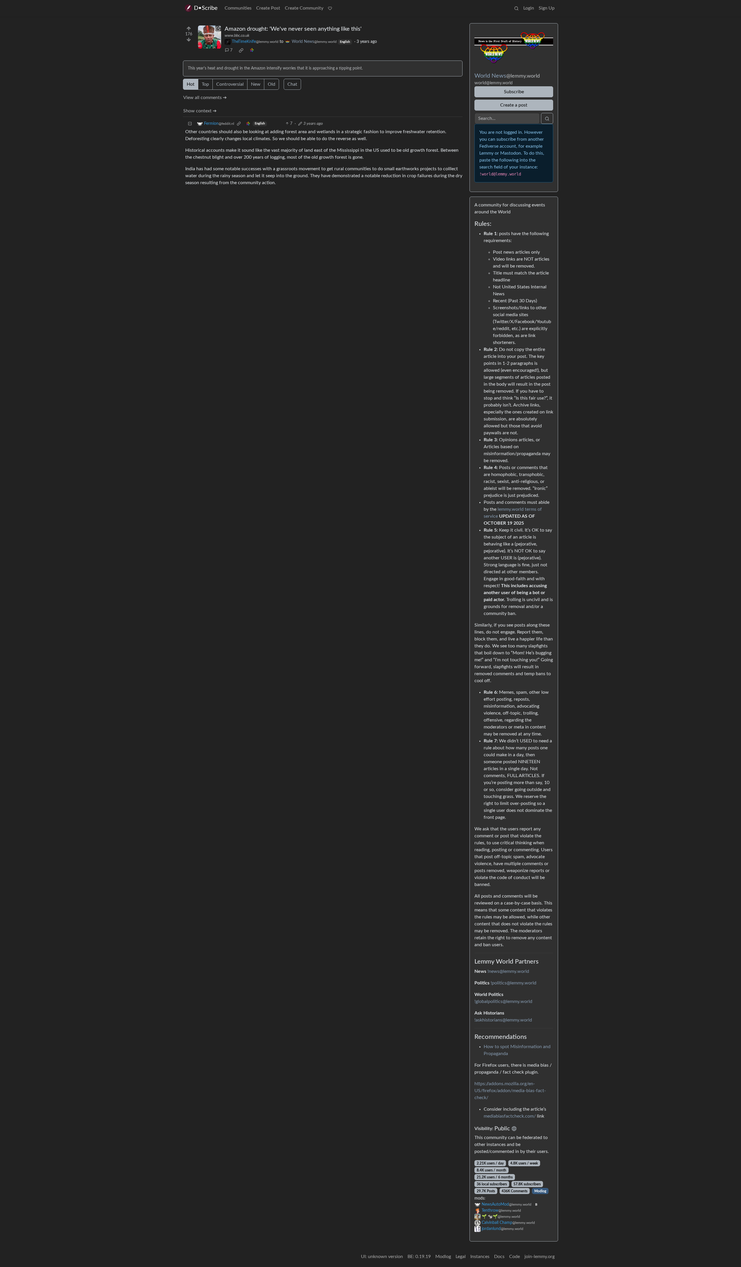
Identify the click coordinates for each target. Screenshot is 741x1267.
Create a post (513, 105)
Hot (191, 84)
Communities (238, 8)
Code (514, 1256)
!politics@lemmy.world (513, 983)
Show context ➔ (200, 111)
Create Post (268, 8)
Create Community (304, 8)
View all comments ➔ (205, 97)
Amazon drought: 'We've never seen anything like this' (293, 29)
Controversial (230, 84)
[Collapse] (190, 123)
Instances (479, 1256)
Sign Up (547, 8)
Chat (292, 84)
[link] (241, 50)
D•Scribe (206, 8)
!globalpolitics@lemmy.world (503, 1001)
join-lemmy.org (539, 1256)
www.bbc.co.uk (237, 36)
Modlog (540, 1191)
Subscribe (514, 91)
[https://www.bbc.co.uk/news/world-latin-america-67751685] (209, 37)
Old (271, 84)
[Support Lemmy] (330, 8)
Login (528, 8)
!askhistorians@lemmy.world (503, 1020)
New (256, 84)
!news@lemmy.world (508, 971)
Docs (499, 1256)
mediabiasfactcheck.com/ (510, 1116)
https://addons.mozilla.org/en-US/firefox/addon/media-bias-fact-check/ (510, 1090)
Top (205, 84)
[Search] (516, 8)
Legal (461, 1256)
